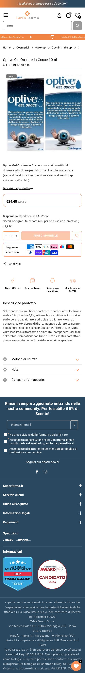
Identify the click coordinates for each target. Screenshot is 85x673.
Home (7, 47)
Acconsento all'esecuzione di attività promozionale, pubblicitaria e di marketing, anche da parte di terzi (42, 441)
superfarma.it (14, 602)
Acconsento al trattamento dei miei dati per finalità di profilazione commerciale (43, 450)
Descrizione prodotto (16, 188)
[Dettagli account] (59, 15)
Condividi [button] (15, 263)
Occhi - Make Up (62, 47)
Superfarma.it (13, 486)
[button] (5, 15)
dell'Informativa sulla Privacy (49, 434)
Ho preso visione (38, 434)
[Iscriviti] (74, 424)
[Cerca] (77, 25)
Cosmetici (23, 47)
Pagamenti (10, 522)
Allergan (9, 65)
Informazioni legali (16, 513)
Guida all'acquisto (15, 504)
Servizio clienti (13, 495)
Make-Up (40, 47)
